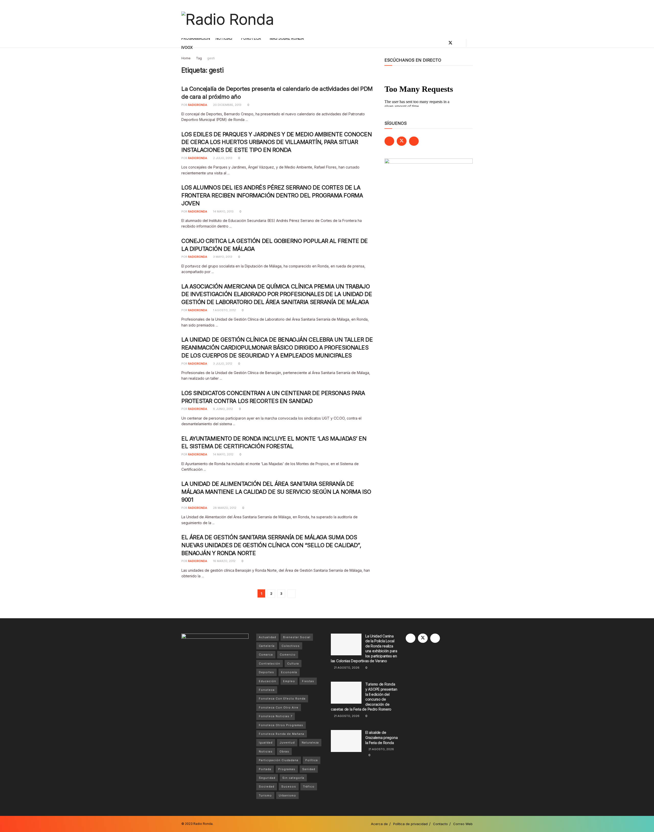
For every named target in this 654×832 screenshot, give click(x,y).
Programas (286, 769)
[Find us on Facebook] (441, 43)
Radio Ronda (203, 824)
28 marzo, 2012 (224, 508)
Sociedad (266, 786)
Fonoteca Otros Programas (281, 725)
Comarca (266, 654)
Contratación (269, 663)
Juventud (287, 742)
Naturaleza (310, 742)
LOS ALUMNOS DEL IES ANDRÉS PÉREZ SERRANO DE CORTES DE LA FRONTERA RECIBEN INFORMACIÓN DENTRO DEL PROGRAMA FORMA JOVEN (272, 195)
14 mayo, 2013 (222, 211)
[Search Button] (471, 43)
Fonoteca (267, 690)
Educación (267, 681)
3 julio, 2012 (222, 363)
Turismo (265, 795)
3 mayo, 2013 (222, 256)
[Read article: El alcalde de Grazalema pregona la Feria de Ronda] (346, 741)
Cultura (293, 663)
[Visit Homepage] (227, 19)
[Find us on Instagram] (459, 43)
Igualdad (266, 742)
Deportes (266, 672)
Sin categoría (293, 778)
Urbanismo (287, 795)
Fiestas (308, 681)
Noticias (266, 751)
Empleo (289, 681)
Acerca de (379, 824)
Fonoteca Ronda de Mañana (281, 734)
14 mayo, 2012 (222, 454)
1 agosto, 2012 (224, 310)
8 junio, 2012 (222, 409)
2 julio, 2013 (222, 158)
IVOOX (187, 47)
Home (186, 58)
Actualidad (267, 637)
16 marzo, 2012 (224, 561)
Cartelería (267, 646)
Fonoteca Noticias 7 (275, 716)
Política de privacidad (410, 824)
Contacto (440, 824)
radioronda (197, 105)
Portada (265, 769)
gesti (211, 58)
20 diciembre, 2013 (226, 105)
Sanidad (308, 769)
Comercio (288, 654)
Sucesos (288, 786)
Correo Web (463, 824)
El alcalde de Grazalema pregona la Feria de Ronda (381, 737)
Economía (289, 672)
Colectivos (291, 646)
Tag (199, 58)
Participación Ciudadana (278, 760)
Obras (284, 751)
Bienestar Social (296, 637)
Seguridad (267, 778)
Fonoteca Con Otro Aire (278, 707)
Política (311, 760)
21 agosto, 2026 (346, 667)
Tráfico (308, 786)
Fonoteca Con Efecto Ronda (282, 698)
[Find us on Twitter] (450, 43)
